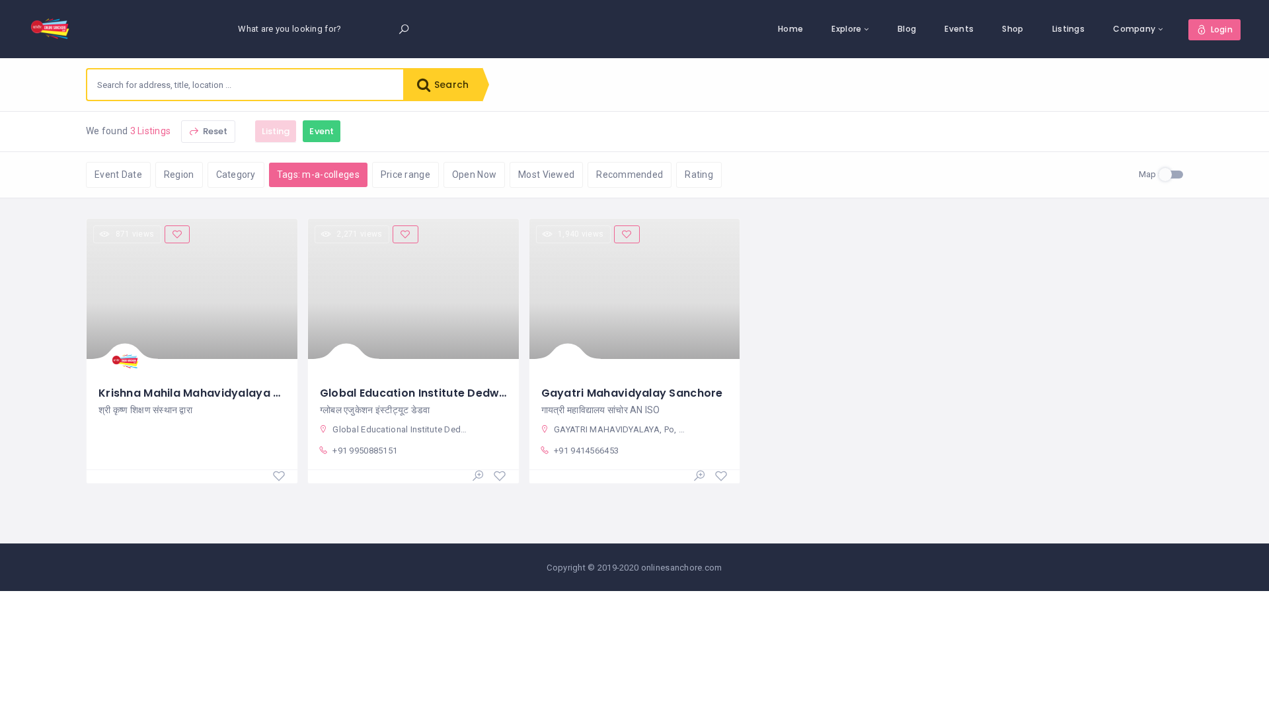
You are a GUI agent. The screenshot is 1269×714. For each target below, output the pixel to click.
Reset (214, 131)
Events (959, 28)
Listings (1068, 28)
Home (790, 28)
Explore (846, 28)
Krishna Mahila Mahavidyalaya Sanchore (212, 393)
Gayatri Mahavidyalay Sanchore (632, 393)
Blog (907, 28)
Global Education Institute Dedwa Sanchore (441, 393)
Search (450, 84)
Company (1134, 28)
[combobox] (245, 84)
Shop (1012, 28)
